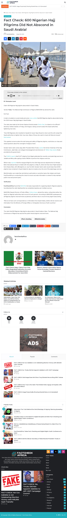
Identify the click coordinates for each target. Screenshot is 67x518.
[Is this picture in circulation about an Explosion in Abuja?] (33, 290)
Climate (49, 503)
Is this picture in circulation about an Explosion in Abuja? (33, 298)
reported (13, 162)
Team (47, 465)
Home (6, 12)
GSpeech (60, 98)
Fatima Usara (33, 192)
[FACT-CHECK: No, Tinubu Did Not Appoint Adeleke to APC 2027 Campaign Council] (8, 372)
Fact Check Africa (27, 515)
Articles (49, 482)
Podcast (49, 508)
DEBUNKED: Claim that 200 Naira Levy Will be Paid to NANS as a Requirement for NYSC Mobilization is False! (12, 300)
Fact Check (12, 12)
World (47, 468)
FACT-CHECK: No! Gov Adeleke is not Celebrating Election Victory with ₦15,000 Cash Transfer (10, 497)
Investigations (50, 497)
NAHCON (23, 186)
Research (49, 500)
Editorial (49, 489)
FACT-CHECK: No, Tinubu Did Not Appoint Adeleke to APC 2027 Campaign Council (32, 488)
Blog (48, 495)
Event (48, 484)
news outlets (33, 118)
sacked (41, 148)
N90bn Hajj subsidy (51, 150)
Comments (54, 356)
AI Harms (49, 492)
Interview (49, 505)
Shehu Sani (41, 124)
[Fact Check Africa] (12, 2)
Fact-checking (26, 219)
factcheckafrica (10, 34)
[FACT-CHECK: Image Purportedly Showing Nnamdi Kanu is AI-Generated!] (8, 394)
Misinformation (40, 219)
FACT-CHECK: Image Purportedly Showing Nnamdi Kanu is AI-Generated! (28, 6)
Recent (12, 356)
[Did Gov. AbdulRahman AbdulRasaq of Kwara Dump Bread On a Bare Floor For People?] (8, 426)
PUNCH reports (10, 156)
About (47, 462)
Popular (32, 356)
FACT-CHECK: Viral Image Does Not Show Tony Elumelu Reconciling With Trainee (38, 377)
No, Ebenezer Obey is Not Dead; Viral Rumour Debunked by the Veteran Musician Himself (54, 300)
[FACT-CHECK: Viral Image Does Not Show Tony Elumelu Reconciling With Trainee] (8, 380)
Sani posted (7, 137)
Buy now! (48, 470)
